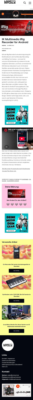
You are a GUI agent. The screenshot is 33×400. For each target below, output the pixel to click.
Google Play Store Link (9, 171)
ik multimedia (25, 179)
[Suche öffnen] (24, 3)
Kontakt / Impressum (8, 358)
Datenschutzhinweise (8, 360)
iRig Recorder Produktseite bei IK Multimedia (16, 168)
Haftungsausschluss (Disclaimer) (12, 364)
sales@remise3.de (13, 375)
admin (4, 50)
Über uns (5, 366)
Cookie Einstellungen (8, 362)
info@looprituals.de (15, 379)
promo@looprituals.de (14, 377)
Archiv (11, 179)
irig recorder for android (13, 180)
